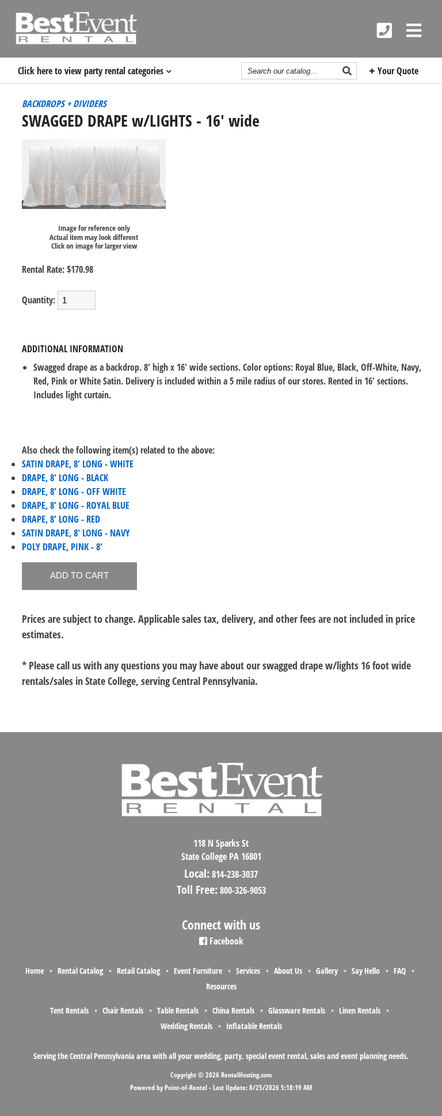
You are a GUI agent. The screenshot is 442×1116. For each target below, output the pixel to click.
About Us (288, 970)
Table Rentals (178, 1010)
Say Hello (366, 970)
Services (248, 970)
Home (34, 970)
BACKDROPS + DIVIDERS (64, 103)
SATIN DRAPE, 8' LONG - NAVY (76, 533)
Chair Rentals (122, 1010)
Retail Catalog (138, 970)
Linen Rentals (359, 1010)
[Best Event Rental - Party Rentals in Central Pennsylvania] (75, 28)
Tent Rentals (69, 1010)
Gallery (327, 970)
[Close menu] (413, 30)
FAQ (400, 970)
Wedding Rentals (186, 1025)
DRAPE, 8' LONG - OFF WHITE (74, 491)
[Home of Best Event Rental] (221, 826)
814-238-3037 (235, 874)
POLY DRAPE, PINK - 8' (62, 546)
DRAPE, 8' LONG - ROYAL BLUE (75, 505)
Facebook (225, 941)
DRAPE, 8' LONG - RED (61, 519)
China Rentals (233, 1010)
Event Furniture (198, 970)
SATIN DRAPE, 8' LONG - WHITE (78, 464)
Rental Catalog (80, 970)
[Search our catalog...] (348, 70)
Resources (221, 986)
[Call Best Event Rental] (384, 30)
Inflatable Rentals (254, 1025)
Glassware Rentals (296, 1010)
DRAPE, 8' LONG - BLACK (65, 477)
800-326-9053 (243, 890)
